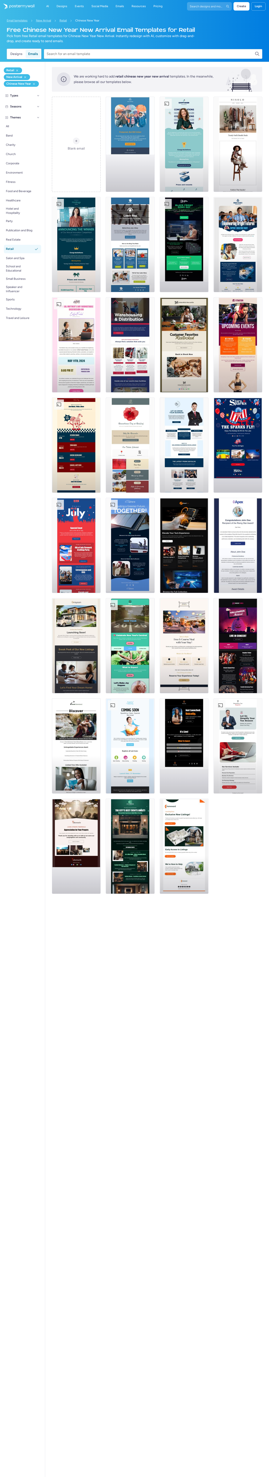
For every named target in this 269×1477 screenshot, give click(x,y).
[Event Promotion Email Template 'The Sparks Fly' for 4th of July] (238, 445)
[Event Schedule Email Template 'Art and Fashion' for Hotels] (130, 846)
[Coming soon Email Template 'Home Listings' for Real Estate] (184, 846)
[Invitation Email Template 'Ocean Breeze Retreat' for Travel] (76, 746)
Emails (33, 54)
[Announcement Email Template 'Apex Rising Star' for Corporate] (238, 545)
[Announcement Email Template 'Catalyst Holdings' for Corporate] (76, 244)
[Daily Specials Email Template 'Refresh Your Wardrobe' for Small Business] (238, 144)
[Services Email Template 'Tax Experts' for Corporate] (238, 746)
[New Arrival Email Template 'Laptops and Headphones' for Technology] (184, 545)
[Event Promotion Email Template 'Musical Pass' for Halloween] (238, 645)
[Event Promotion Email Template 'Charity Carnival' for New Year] (130, 645)
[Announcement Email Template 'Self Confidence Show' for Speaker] (184, 746)
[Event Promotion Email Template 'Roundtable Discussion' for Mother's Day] (76, 344)
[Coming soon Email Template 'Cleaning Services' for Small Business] (130, 746)
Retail (63, 20)
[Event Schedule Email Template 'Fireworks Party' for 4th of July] (76, 545)
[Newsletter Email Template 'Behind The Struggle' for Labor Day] (130, 244)
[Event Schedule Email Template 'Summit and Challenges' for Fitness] (238, 344)
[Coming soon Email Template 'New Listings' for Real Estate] (76, 645)
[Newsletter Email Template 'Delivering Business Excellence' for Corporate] (184, 445)
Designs (16, 54)
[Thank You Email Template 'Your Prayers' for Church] (76, 846)
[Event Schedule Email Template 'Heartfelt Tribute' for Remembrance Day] (130, 445)
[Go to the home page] (17, 6)
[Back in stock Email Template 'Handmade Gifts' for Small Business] (184, 344)
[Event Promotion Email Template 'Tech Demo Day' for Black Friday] (184, 244)
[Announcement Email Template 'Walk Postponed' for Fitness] (130, 144)
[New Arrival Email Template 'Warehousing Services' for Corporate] (130, 344)
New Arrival (43, 20)
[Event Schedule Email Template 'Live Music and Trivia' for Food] (76, 445)
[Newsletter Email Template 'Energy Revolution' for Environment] (130, 545)
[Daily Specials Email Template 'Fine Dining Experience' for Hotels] (184, 645)
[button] (38, 95)
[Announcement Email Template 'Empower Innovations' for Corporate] (184, 144)
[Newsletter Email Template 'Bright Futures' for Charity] (238, 244)
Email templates (17, 20)
